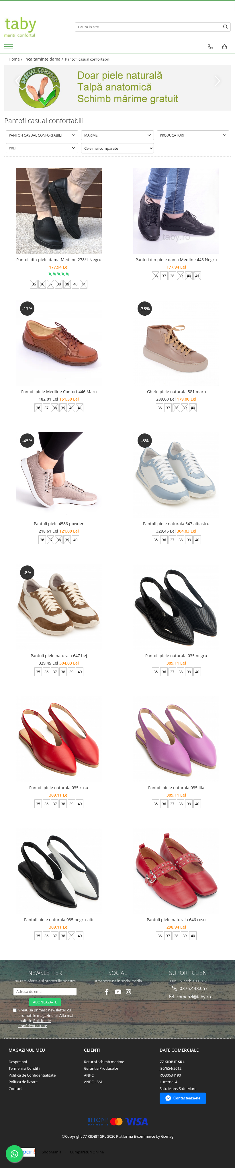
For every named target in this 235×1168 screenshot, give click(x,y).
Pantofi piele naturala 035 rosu (58, 787)
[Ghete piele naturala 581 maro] (176, 343)
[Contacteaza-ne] (210, 47)
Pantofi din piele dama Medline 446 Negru (176, 259)
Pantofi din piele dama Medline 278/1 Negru (58, 259)
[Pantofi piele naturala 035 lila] (176, 739)
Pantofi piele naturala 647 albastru (176, 523)
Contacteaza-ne (186, 1098)
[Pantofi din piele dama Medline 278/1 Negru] (59, 211)
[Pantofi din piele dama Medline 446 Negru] (176, 211)
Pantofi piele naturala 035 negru (176, 655)
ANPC (89, 1075)
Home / (16, 59)
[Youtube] (118, 992)
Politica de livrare (23, 1081)
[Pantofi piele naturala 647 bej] (59, 607)
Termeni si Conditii (24, 1068)
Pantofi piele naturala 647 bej (59, 655)
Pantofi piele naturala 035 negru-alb (58, 919)
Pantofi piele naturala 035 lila (176, 787)
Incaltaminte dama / (44, 59)
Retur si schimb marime (104, 1061)
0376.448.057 (193, 988)
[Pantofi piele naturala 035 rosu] (59, 739)
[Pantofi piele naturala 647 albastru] (176, 474)
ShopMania (51, 1152)
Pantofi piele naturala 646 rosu (176, 919)
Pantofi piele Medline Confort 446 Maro (59, 391)
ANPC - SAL (93, 1081)
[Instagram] (129, 992)
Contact (15, 1088)
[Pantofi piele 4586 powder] (59, 475)
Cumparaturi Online (87, 1152)
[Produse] (9, 48)
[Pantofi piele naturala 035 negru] (176, 607)
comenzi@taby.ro (193, 996)
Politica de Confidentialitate (34, 1023)
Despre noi (18, 1061)
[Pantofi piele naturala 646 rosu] (176, 870)
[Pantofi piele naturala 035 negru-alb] (59, 871)
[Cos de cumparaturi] (224, 47)
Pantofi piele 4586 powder (59, 523)
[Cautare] (225, 27)
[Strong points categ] (117, 88)
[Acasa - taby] (35, 27)
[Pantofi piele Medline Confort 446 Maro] (59, 343)
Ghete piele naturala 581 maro (176, 391)
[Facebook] (107, 992)
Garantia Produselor (101, 1068)
